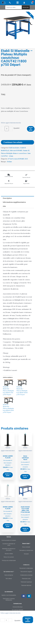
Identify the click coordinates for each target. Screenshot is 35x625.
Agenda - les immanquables (9, 595)
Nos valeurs (9, 578)
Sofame (9, 162)
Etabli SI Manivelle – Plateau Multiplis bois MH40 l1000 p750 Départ (22, 390)
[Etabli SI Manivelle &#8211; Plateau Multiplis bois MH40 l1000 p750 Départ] (22, 382)
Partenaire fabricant (26, 585)
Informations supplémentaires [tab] (14, 202)
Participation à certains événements (9, 599)
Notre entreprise (9, 575)
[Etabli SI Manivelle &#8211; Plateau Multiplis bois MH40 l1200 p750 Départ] (9, 400)
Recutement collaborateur (26, 568)
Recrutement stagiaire (26, 571)
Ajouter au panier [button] (8, 474)
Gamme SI (26, 150)
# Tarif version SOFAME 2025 (18, 159)
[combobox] (13, 7)
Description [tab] (7, 198)
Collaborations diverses (26, 575)
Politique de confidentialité (9, 560)
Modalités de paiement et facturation (8, 549)
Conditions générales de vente (9, 544)
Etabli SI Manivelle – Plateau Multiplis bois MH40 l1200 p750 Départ (8, 408)
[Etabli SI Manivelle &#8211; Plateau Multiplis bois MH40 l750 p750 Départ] (9, 382)
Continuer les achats (13, 142)
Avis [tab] (4, 206)
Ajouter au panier (31, 129)
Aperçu (7, 452)
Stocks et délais (9, 553)
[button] (17, 2)
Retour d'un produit (9, 557)
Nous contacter (26, 547)
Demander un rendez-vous (26, 550)
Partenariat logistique (26, 582)
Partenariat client (26, 578)
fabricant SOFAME (16, 150)
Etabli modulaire (14, 148)
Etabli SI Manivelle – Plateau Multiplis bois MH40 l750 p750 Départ (8, 390)
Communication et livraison (9, 540)
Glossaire (26, 554)
